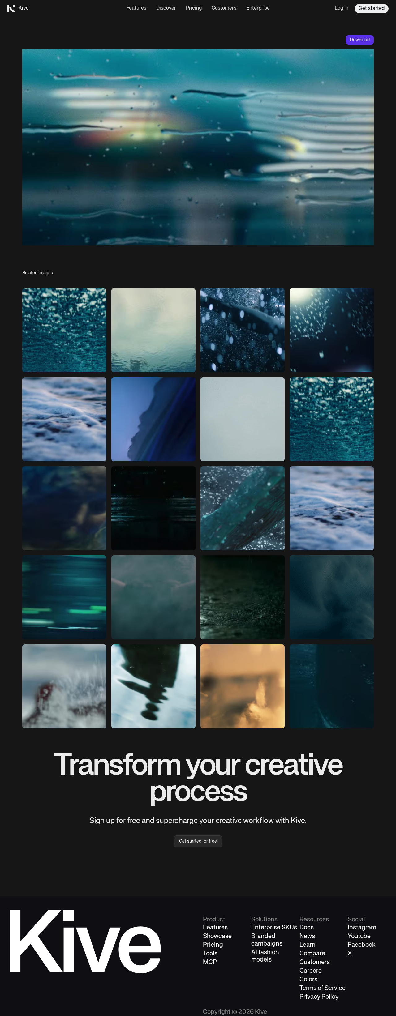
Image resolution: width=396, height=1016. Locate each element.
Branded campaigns (266, 940)
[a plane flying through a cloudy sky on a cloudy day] (242, 419)
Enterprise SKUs (274, 927)
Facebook (362, 945)
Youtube (359, 936)
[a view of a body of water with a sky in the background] (153, 330)
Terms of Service (322, 988)
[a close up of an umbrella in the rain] (242, 508)
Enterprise (258, 8)
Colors (308, 979)
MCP (210, 962)
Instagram (362, 927)
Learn (307, 945)
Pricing (194, 8)
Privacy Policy (318, 997)
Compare (312, 953)
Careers (310, 971)
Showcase (217, 936)
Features (136, 8)
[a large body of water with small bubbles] (332, 686)
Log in (341, 8)
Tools (210, 953)
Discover (166, 8)
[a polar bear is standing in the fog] (153, 597)
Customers (224, 8)
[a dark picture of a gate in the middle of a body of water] (153, 508)
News (307, 936)
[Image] (64, 330)
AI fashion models (265, 956)
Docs (306, 927)
